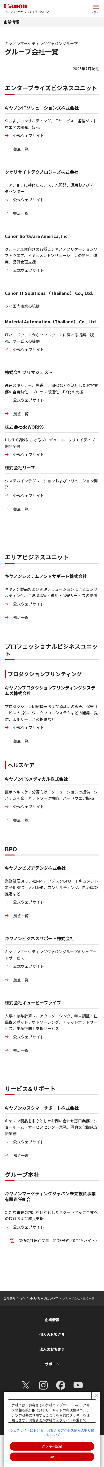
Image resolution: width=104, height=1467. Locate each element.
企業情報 (11, 22)
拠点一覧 (21, 149)
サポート (52, 1363)
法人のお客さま (52, 1349)
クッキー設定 (52, 1446)
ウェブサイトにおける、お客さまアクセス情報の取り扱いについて (52, 1432)
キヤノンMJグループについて (39, 1298)
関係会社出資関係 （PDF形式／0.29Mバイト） (58, 1240)
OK (52, 1457)
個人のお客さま (52, 1334)
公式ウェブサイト (28, 135)
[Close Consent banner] (96, 1395)
